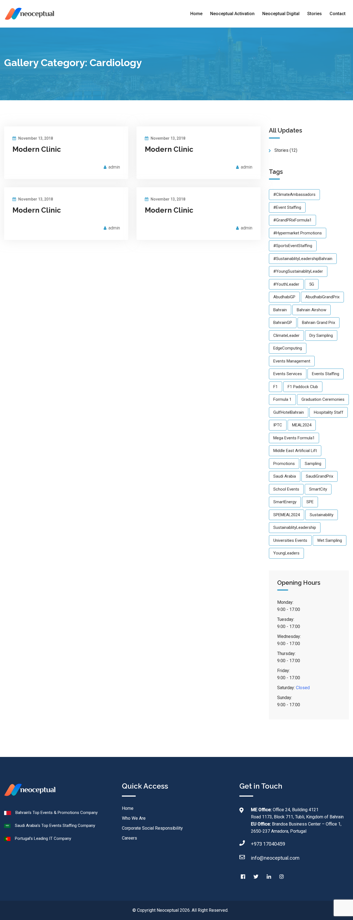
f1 (275, 386)
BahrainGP (282, 322)
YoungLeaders (286, 553)
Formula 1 (282, 399)
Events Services (287, 373)
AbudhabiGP (284, 296)
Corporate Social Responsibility (152, 828)
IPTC (277, 425)
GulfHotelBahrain (288, 412)
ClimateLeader (286, 335)
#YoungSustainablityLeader (298, 271)
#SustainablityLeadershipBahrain (302, 258)
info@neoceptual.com (275, 858)
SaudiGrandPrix (319, 476)
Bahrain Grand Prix (318, 322)
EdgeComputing (287, 348)
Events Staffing (325, 373)
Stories (314, 13)
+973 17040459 (268, 844)
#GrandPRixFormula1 (292, 220)
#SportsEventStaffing (292, 245)
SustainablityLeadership (294, 527)
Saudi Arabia (284, 476)
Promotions (284, 463)
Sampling (313, 463)
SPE (310, 501)
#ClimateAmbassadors (294, 194)
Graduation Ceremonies (322, 399)
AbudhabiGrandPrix (322, 296)
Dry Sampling (321, 335)
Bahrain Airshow (311, 309)
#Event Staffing (287, 207)
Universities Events (290, 540)
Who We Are (134, 818)
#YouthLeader (286, 284)
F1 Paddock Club (303, 386)
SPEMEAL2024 (286, 514)
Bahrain (280, 309)
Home (196, 13)
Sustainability (321, 514)
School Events (286, 489)
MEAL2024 (301, 425)
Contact (338, 13)
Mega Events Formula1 (294, 437)
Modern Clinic (36, 149)
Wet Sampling (329, 540)
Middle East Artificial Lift (295, 450)
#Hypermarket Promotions (297, 233)
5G (311, 284)
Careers (129, 838)
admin (114, 167)
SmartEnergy (284, 501)
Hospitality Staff (328, 412)
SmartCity (318, 489)
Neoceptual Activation (232, 13)
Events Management (291, 361)
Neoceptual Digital (280, 13)
